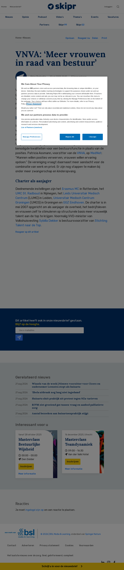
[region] (62, 111)
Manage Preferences (31, 137)
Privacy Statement (34, 104)
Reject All (70, 137)
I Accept (92, 137)
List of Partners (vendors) (31, 127)
